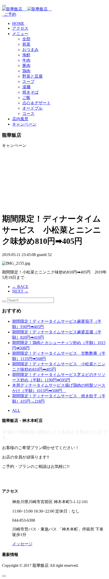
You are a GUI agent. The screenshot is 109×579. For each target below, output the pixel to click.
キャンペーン (24, 124)
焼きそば (30, 92)
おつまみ (30, 49)
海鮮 (26, 55)
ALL (16, 410)
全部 (26, 39)
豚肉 (26, 65)
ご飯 (26, 97)
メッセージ (22, 544)
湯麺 (26, 87)
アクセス (20, 28)
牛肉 (26, 60)
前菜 (26, 44)
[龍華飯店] (54, 9)
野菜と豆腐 (32, 76)
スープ (28, 81)
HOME (18, 23)
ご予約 (9, 14)
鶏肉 (26, 71)
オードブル (32, 108)
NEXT (20, 291)
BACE (20, 286)
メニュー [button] (20, 33)
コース (28, 113)
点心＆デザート (36, 103)
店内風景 (20, 119)
